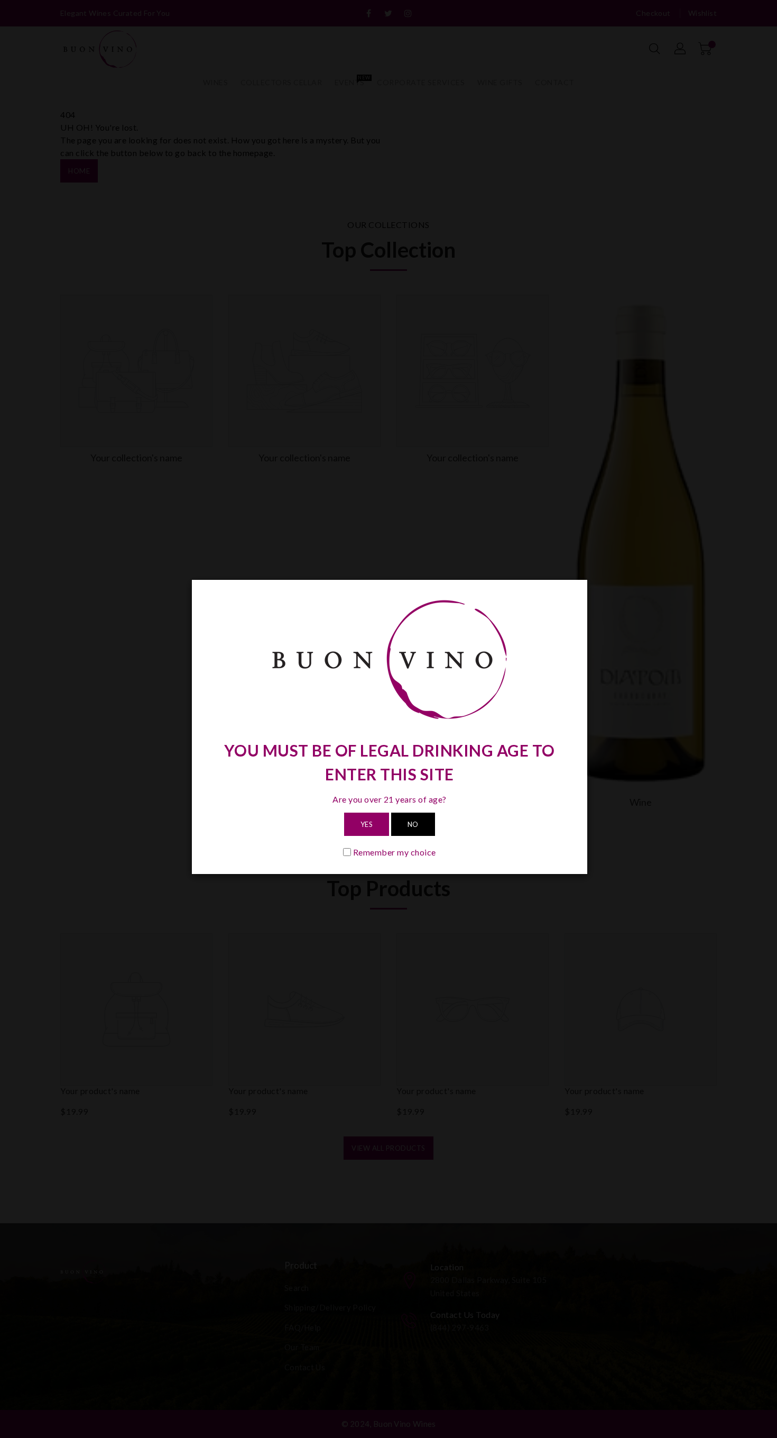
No (413, 824)
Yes (366, 824)
